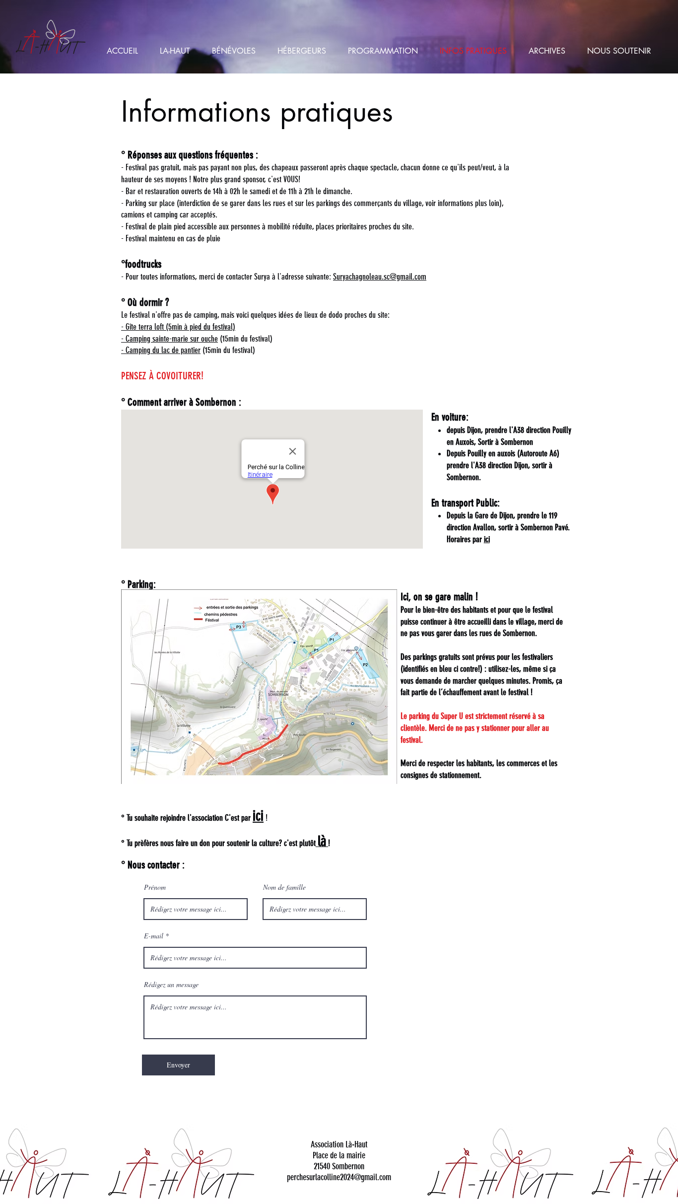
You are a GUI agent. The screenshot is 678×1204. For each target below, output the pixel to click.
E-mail (153, 935)
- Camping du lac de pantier (161, 350)
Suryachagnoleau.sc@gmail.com (379, 277)
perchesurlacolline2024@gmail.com (339, 1177)
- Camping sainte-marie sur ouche (169, 339)
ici (487, 539)
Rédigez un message (171, 984)
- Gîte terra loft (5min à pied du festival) (178, 327)
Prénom (155, 887)
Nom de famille (284, 887)
